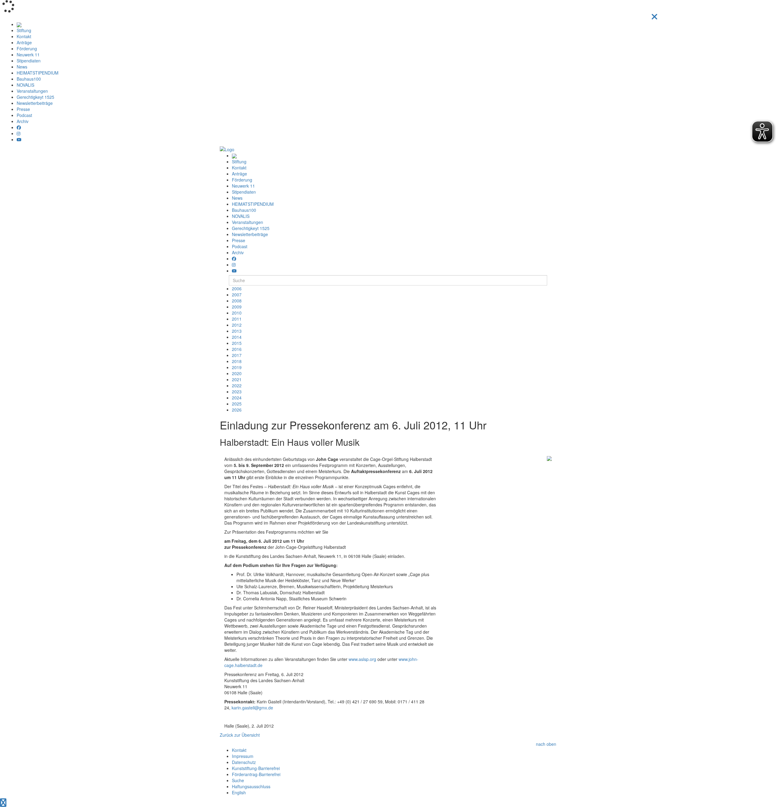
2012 (237, 325)
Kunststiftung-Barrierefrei (256, 768)
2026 (237, 410)
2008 (237, 301)
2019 (237, 367)
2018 (237, 361)
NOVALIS (25, 85)
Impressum (242, 756)
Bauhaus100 (29, 79)
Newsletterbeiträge (35, 103)
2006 (237, 288)
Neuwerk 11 (28, 55)
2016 (237, 349)
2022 (237, 385)
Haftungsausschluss (251, 786)
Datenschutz (244, 762)
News (22, 67)
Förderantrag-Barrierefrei (256, 774)
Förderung (27, 48)
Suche (238, 780)
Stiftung (24, 30)
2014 (237, 337)
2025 (237, 404)
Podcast (24, 115)
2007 (237, 295)
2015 (237, 343)
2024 (237, 398)
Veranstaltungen (32, 91)
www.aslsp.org (362, 659)
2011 (237, 319)
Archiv (22, 121)
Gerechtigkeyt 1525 (35, 97)
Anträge (24, 42)
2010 (237, 313)
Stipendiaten (29, 61)
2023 (237, 391)
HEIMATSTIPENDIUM (38, 73)
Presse (23, 109)
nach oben (546, 744)
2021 (237, 379)
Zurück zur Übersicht (240, 735)
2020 (237, 373)
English (239, 792)
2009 (237, 307)
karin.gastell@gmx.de (252, 708)
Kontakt (24, 36)
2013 (237, 331)
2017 (237, 355)
